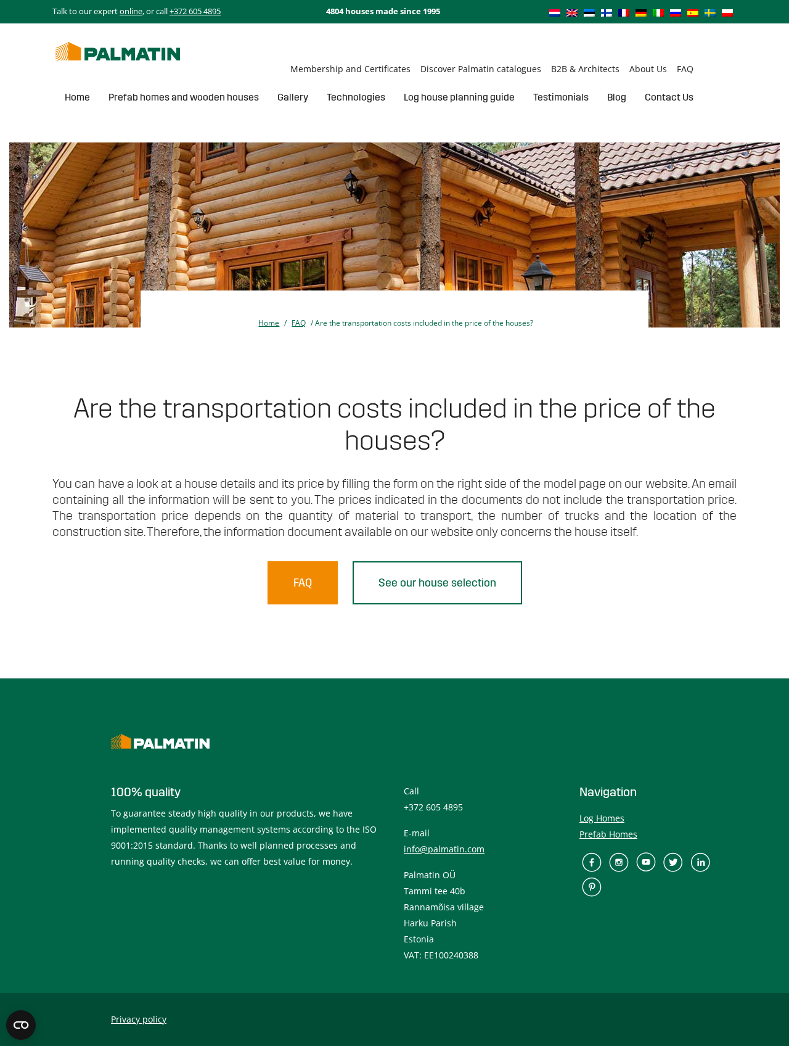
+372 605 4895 (195, 11)
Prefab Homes (608, 834)
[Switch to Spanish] (692, 12)
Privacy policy (138, 1019)
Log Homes (601, 818)
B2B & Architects (585, 69)
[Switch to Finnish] (606, 12)
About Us (648, 69)
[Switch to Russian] (675, 12)
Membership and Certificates (350, 69)
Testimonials (561, 97)
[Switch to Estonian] (589, 12)
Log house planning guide (459, 97)
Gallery (292, 97)
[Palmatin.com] (117, 51)
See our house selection (437, 583)
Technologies (356, 97)
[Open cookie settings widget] (21, 1025)
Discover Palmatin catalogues (480, 69)
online (131, 11)
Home (77, 97)
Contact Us (669, 97)
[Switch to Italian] (658, 12)
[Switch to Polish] (727, 12)
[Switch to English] (572, 12)
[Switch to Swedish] (710, 12)
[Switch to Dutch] (554, 12)
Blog (616, 97)
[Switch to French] (623, 12)
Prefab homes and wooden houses (183, 97)
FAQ (685, 69)
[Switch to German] (641, 12)
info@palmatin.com (444, 849)
